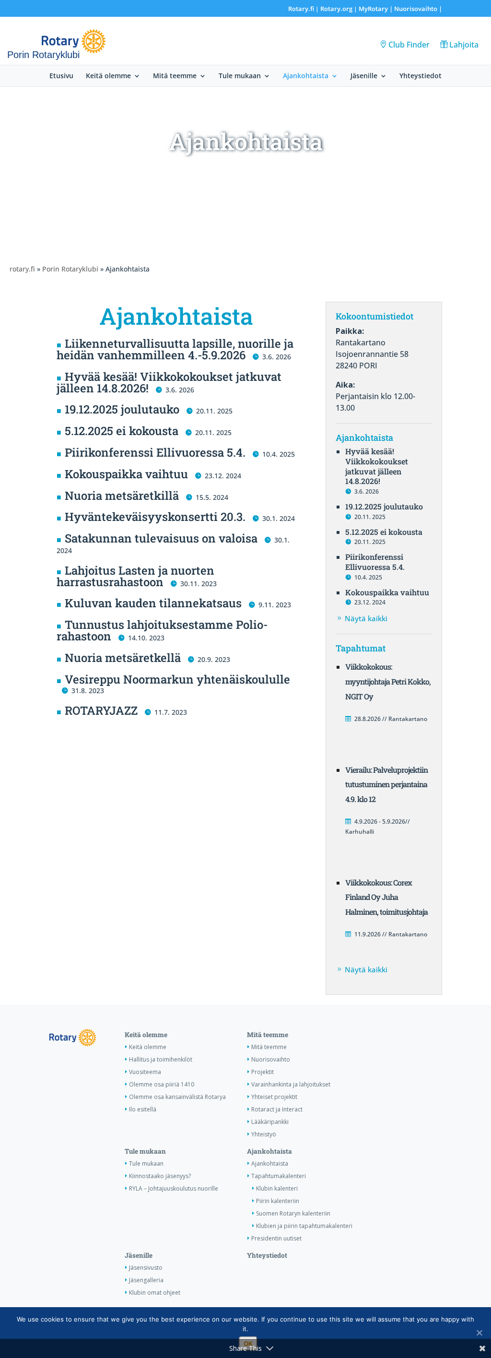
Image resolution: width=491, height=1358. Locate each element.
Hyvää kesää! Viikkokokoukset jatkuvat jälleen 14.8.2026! (169, 382)
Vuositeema (145, 1072)
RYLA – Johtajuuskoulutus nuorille (173, 1188)
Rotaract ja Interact (277, 1109)
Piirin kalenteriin (277, 1201)
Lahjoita (464, 44)
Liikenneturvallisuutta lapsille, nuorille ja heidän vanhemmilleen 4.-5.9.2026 (175, 349)
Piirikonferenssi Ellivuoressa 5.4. (155, 452)
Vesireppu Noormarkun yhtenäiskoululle (177, 679)
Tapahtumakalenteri (278, 1176)
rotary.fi (22, 268)
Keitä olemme (108, 76)
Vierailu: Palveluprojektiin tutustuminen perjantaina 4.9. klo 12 (386, 784)
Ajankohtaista (305, 76)
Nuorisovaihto (415, 8)
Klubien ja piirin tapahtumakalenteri (304, 1226)
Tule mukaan (240, 76)
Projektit (262, 1072)
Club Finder (409, 44)
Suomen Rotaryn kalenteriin (293, 1213)
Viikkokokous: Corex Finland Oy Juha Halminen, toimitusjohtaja (386, 897)
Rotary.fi (301, 8)
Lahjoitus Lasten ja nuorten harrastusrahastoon (135, 576)
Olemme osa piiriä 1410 (161, 1084)
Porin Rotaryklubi (70, 268)
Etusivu (61, 76)
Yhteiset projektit (274, 1097)
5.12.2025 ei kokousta (121, 430)
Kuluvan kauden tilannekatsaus (153, 603)
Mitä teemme (175, 76)
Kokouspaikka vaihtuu (126, 474)
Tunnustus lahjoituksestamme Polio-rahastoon (162, 630)
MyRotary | (376, 8)
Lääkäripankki (270, 1122)
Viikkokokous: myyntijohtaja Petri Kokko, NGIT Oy (388, 681)
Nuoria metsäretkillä (122, 495)
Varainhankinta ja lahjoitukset (290, 1084)
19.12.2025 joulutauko (122, 409)
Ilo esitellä (142, 1109)
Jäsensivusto (146, 1268)
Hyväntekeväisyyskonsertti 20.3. (155, 516)
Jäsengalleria (146, 1280)
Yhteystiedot (420, 76)
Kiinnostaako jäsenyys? (160, 1176)
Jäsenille (364, 76)
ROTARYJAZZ (101, 710)
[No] (479, 1332)
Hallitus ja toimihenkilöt (160, 1059)
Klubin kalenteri (277, 1188)
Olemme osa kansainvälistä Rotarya (177, 1097)
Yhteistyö (263, 1134)
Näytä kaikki (366, 618)
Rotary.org (336, 8)
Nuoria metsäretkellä (123, 657)
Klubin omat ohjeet (154, 1292)
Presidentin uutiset (276, 1238)
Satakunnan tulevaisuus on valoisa (161, 538)
